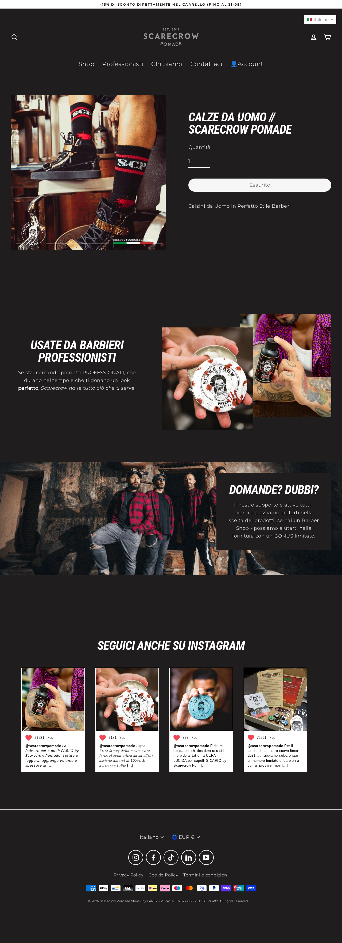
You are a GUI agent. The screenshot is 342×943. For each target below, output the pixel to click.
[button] (320, 19)
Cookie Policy (163, 875)
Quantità (199, 147)
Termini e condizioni (205, 875)
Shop (86, 64)
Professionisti (122, 64)
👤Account (246, 64)
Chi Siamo (166, 64)
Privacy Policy (128, 875)
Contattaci (207, 64)
